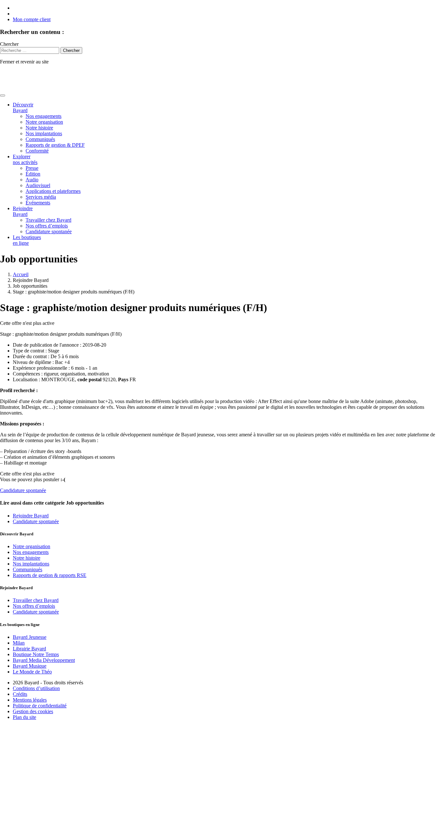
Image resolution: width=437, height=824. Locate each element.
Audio (32, 179)
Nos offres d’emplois (47, 225)
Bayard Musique (29, 666)
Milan (19, 643)
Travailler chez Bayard (48, 220)
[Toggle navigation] (2, 95)
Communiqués (40, 139)
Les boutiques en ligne (27, 240)
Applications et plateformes (53, 191)
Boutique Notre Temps (36, 654)
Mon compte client (32, 19)
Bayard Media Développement (44, 660)
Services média (41, 197)
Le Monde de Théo (32, 671)
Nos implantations (44, 133)
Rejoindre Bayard (23, 211)
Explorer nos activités (25, 159)
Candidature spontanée (49, 231)
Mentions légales (30, 700)
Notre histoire (39, 127)
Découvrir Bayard (23, 107)
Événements (38, 202)
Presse (32, 168)
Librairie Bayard (29, 648)
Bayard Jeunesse (29, 637)
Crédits (20, 694)
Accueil (20, 274)
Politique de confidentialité (40, 705)
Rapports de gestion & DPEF (55, 145)
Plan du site (24, 717)
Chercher (9, 44)
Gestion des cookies (33, 711)
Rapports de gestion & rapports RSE (49, 575)
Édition (33, 174)
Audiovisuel (38, 185)
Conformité (37, 150)
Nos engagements (43, 116)
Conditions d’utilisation (36, 688)
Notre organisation (44, 122)
